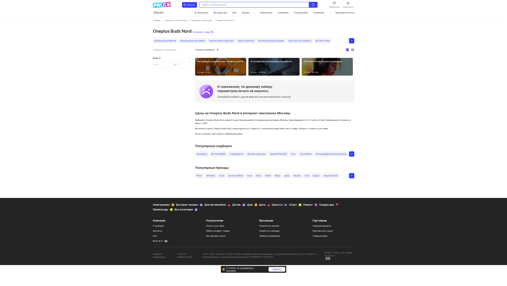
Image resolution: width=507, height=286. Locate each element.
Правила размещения (269, 236)
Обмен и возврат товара (217, 231)
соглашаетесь (246, 268)
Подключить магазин (269, 226)
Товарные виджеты (321, 226)
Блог (155, 236)
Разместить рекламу (269, 231)
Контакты (157, 231)
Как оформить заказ (215, 236)
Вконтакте (158, 241)
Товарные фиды (319, 236)
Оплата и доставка (215, 226)
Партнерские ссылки (322, 231)
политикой (231, 270)
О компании (158, 226)
